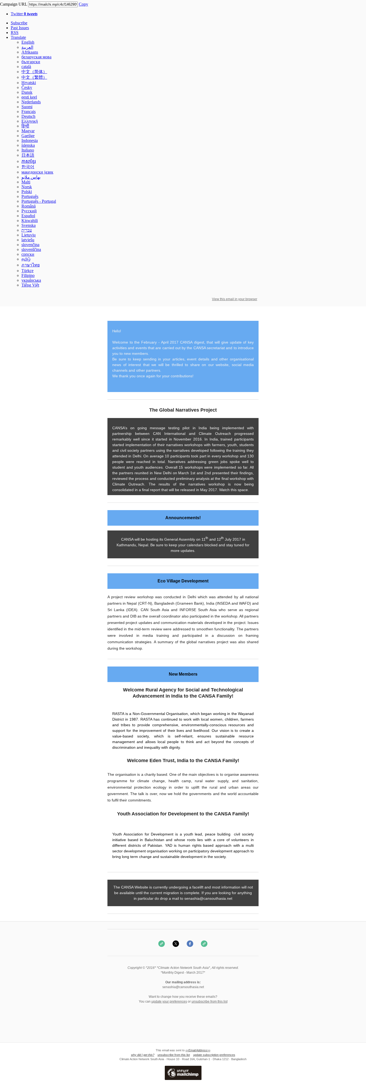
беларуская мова (36, 57)
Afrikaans (29, 52)
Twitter (24, 14)
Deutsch (28, 116)
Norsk (26, 187)
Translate (18, 37)
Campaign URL (13, 4)
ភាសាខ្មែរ (28, 161)
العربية (27, 47)
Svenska (28, 225)
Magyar (28, 131)
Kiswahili (29, 220)
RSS (14, 32)
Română (28, 206)
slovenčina (30, 244)
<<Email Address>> (197, 1050)
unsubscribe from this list (209, 1001)
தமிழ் (26, 259)
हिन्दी (25, 126)
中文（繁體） (34, 77)
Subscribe (19, 23)
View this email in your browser (234, 299)
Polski (26, 191)
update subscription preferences (214, 1054)
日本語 (27, 155)
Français (28, 111)
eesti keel (29, 97)
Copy (83, 4)
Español (28, 215)
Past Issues (20, 27)
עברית (26, 230)
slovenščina (31, 249)
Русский (29, 211)
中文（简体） (34, 71)
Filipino (28, 275)
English (27, 42)
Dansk (26, 92)
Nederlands (31, 102)
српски (27, 254)
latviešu (27, 240)
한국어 (27, 166)
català (26, 66)
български (30, 61)
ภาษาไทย (30, 265)
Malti (25, 182)
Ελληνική (29, 121)
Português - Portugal (38, 201)
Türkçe (27, 270)
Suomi (26, 106)
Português (29, 196)
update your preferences (169, 1001)
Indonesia (29, 140)
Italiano (27, 150)
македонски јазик (37, 172)
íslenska (28, 145)
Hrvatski (28, 82)
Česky (26, 87)
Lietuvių (28, 235)
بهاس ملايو (30, 177)
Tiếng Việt (30, 285)
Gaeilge (28, 135)
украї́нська (31, 280)
